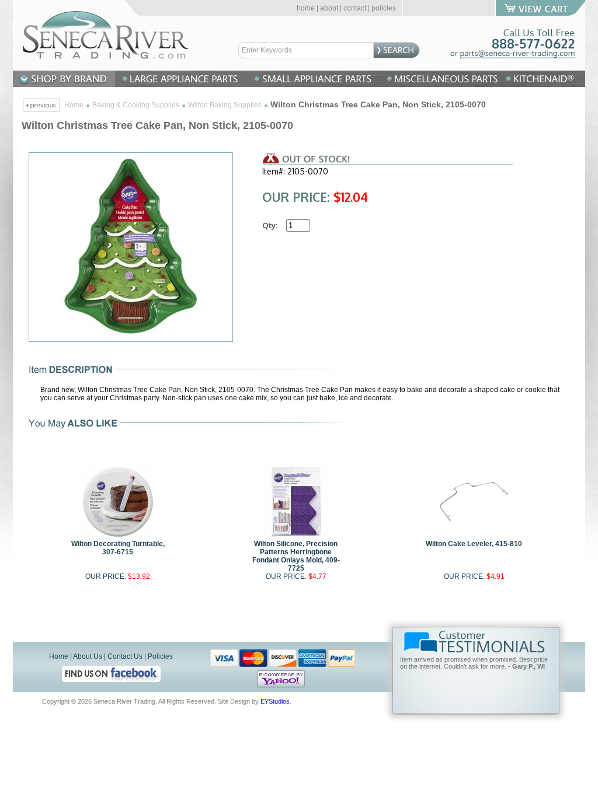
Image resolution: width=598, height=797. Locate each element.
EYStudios (275, 701)
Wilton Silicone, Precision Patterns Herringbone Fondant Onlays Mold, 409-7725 (296, 556)
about (329, 8)
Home (74, 105)
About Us (87, 656)
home (306, 8)
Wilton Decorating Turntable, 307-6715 (118, 548)
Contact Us (124, 656)
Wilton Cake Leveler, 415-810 (474, 544)
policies (383, 8)
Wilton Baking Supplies (225, 105)
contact (354, 8)
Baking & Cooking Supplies (135, 105)
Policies (160, 656)
